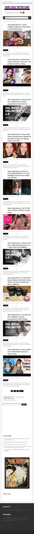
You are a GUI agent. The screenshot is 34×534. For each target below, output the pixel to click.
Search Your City (8, 397)
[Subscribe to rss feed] (21, 12)
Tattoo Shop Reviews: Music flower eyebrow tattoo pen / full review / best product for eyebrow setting (19, 62)
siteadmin (6, 47)
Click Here (18, 510)
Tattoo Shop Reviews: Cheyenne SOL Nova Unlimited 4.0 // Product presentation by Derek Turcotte (19, 102)
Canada (4, 1)
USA (9, 1)
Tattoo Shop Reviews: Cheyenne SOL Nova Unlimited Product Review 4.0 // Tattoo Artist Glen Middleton (19, 245)
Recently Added (19, 397)
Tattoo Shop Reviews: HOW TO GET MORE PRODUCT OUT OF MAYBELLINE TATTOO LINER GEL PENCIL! (19, 174)
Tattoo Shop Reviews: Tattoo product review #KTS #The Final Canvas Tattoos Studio (19, 352)
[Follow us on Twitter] (26, 12)
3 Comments (20, 47)
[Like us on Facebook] (23, 12)
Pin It (17, 50)
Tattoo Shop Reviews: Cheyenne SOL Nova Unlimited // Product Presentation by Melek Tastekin (19, 317)
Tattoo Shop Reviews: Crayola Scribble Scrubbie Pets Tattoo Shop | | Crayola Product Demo (19, 27)
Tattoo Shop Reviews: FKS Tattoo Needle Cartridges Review (15, 442)
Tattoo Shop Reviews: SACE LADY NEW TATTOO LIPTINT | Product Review (19, 210)
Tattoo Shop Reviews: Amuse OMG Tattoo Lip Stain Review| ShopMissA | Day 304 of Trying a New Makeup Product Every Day (19, 137)
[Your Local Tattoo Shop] (17, 9)
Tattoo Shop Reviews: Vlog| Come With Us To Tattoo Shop (15, 444)
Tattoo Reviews (13, 47)
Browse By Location (9, 400)
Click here (8, 520)
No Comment (20, 87)
